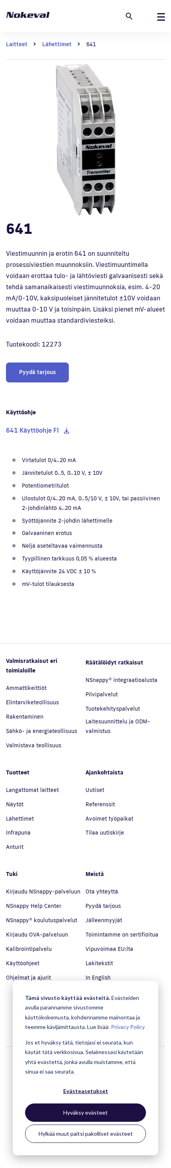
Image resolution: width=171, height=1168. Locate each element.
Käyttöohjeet (22, 963)
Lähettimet (57, 44)
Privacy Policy (128, 1026)
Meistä (95, 874)
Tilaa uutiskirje (105, 832)
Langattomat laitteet (32, 790)
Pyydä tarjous (37, 372)
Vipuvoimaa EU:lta (109, 948)
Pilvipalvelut (102, 694)
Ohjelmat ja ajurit (28, 977)
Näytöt (14, 804)
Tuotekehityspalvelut (113, 708)
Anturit (14, 847)
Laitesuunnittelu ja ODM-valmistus (118, 726)
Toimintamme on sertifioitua (122, 934)
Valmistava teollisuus (33, 745)
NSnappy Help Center (33, 905)
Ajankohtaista (104, 772)
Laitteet (16, 44)
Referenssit (100, 804)
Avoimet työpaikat (109, 818)
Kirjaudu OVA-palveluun (37, 934)
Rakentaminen (24, 716)
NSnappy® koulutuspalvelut (41, 920)
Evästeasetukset (85, 1091)
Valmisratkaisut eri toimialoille (31, 665)
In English (98, 977)
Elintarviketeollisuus (32, 702)
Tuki (11, 874)
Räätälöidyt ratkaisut (114, 662)
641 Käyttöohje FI (32, 430)
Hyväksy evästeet (85, 1112)
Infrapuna (18, 832)
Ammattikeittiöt (26, 688)
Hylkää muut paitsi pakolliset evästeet (86, 1133)
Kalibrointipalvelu (29, 948)
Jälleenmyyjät (104, 920)
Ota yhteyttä (102, 891)
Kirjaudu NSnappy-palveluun (43, 891)
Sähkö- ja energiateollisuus (41, 731)
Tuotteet (17, 772)
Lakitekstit (99, 963)
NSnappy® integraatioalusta (121, 680)
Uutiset (95, 790)
